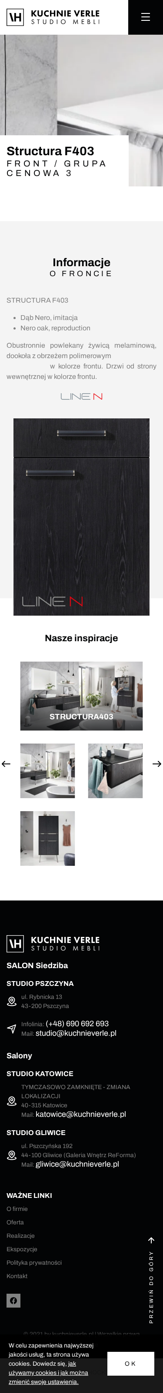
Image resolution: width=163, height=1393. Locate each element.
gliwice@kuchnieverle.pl (77, 1164)
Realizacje (21, 1236)
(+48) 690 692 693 (77, 1023)
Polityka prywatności (34, 1262)
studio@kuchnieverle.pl (76, 1033)
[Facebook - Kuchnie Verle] (13, 1301)
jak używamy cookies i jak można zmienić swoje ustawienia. (48, 1372)
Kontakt (17, 1276)
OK (131, 1363)
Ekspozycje (22, 1249)
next (157, 764)
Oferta (15, 1222)
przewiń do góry (151, 1287)
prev (6, 764)
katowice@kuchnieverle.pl (81, 1114)
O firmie (17, 1209)
